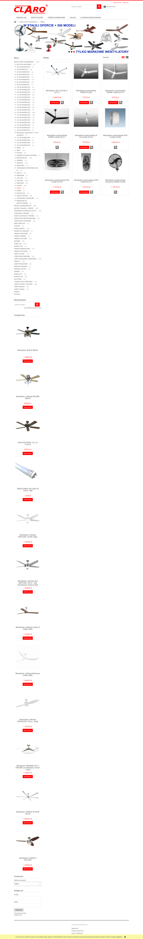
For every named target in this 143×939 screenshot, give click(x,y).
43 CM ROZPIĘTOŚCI (23, 72)
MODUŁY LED (18, 246)
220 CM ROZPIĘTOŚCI (23, 145)
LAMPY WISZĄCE (19, 228)
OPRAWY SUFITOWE (20, 238)
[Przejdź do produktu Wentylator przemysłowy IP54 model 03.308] (115, 120)
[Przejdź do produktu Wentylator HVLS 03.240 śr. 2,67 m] (57, 76)
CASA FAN (20, 180)
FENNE (19, 188)
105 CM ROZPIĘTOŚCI (23, 90)
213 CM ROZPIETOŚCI (23, 143)
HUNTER (19, 185)
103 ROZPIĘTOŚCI (22, 69)
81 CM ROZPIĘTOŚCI (23, 79)
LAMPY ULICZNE (19, 254)
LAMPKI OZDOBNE (20, 236)
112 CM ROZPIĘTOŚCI (23, 95)
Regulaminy (75, 928)
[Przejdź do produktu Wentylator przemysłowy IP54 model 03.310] (57, 165)
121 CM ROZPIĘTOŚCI (23, 100)
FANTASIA (20, 163)
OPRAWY (17, 271)
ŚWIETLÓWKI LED (19, 223)
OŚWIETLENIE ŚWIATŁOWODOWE (25, 218)
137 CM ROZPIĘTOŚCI (23, 115)
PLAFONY (17, 226)
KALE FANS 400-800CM (24, 64)
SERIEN (19, 191)
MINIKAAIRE (20, 175)
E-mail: (16, 895)
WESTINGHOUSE (22, 158)
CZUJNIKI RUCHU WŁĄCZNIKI (23, 281)
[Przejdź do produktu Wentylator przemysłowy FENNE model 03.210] (115, 76)
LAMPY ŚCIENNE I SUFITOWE (23, 284)
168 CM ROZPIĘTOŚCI (23, 130)
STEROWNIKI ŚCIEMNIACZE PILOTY (25, 211)
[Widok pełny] (127, 57)
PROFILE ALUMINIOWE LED (22, 206)
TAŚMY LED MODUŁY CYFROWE (24, 216)
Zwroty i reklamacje (77, 933)
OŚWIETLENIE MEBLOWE (22, 256)
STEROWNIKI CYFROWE (21, 213)
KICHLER (19, 153)
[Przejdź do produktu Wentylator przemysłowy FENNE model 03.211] (57, 120)
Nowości (17, 292)
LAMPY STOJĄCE (19, 289)
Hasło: (16, 902)
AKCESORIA (17, 279)
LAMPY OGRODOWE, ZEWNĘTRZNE (25, 259)
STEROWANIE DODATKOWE (25, 198)
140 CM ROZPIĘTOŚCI (23, 117)
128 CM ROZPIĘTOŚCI (23, 107)
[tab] (69, 52)
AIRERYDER (20, 183)
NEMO (19, 148)
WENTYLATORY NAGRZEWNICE (24, 62)
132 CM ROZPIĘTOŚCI (23, 112)
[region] (71, 38)
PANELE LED (18, 274)
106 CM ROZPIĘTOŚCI (23, 92)
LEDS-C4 (19, 173)
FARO (18, 150)
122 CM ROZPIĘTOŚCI (23, 102)
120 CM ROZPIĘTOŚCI (23, 97)
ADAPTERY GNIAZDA (20, 266)
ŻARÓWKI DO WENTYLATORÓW (27, 155)
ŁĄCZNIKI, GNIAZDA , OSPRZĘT (24, 208)
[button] (62, 102)
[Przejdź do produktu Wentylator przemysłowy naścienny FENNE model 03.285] (115, 165)
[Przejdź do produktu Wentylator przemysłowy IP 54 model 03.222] (86, 120)
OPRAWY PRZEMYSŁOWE (22, 249)
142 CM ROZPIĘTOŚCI (23, 120)
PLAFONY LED (18, 276)
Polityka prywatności (78, 931)
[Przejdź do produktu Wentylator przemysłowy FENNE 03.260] (86, 76)
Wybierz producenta (20, 880)
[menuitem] (21, 17)
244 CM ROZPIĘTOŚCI (23, 67)
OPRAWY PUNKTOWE (21, 233)
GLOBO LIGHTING (22, 196)
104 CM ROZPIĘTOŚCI (23, 87)
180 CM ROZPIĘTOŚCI (23, 140)
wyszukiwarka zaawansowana (32, 308)
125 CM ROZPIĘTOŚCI (23, 105)
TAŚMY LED (17, 244)
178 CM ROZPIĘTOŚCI (23, 138)
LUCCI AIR (20, 178)
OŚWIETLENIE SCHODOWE (22, 221)
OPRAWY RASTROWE (20, 251)
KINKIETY (17, 261)
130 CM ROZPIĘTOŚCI (23, 110)
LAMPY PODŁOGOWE (21, 264)
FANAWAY (20, 160)
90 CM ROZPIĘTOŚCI (23, 82)
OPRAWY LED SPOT (20, 269)
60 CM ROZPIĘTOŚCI (23, 74)
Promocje (17, 294)
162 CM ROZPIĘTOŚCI (23, 125)
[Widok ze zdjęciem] (123, 57)
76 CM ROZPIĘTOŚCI (23, 77)
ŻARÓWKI (17, 241)
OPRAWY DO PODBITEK (21, 231)
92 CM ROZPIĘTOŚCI (23, 84)
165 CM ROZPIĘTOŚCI (23, 127)
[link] (71, 38)
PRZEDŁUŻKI (20, 165)
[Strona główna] (31, 8)
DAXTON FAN (21, 193)
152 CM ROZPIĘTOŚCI (23, 122)
